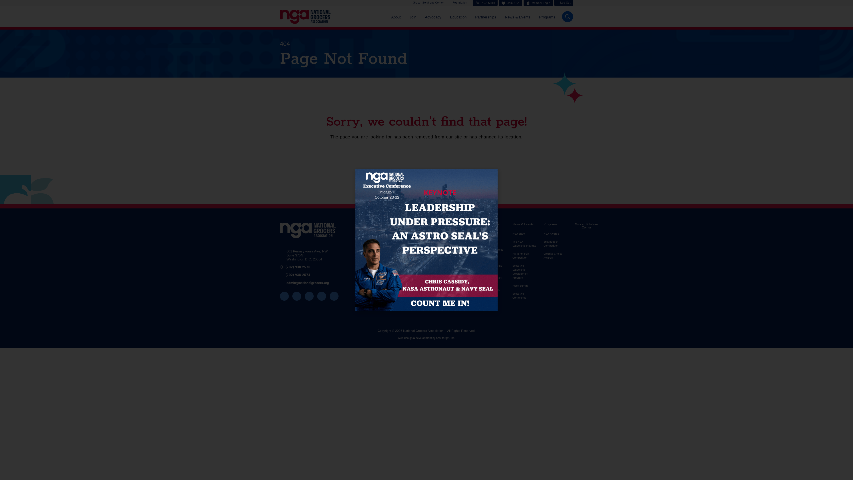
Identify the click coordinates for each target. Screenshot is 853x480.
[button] (491, 175)
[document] (426, 240)
